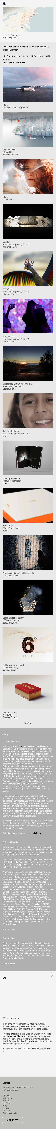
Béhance (7, 1101)
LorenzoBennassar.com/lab (38, 1049)
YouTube (7, 1103)
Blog (5, 1105)
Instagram (7, 1098)
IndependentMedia (14, 1036)
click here (37, 833)
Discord (6, 1110)
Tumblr (6, 1108)
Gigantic (35, 1041)
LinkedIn (7, 1096)
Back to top (12, 1120)
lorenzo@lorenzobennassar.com (18, 1087)
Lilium (20, 746)
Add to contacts (10, 1113)
